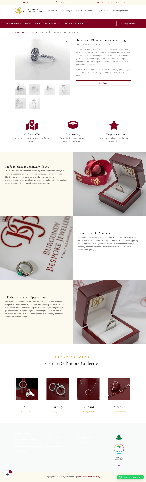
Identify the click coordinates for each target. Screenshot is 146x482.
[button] (130, 477)
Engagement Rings (31, 32)
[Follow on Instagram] (23, 2)
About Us (51, 10)
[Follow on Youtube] (27, 2)
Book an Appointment (126, 23)
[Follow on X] (19, 2)
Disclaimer (81, 477)
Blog (98, 10)
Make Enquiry (104, 83)
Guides (77, 10)
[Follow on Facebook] (16, 2)
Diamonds (88, 10)
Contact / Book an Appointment (116, 10)
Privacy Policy (94, 477)
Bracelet (119, 407)
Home (17, 32)
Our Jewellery (65, 10)
